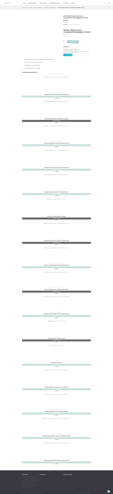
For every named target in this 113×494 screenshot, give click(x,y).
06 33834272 (34, 0)
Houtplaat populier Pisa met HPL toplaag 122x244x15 (56, 411)
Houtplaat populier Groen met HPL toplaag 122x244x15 (56, 387)
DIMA (89, 493)
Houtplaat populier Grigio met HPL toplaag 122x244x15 (56, 192)
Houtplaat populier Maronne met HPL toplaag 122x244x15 (56, 143)
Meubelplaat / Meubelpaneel (74, 24)
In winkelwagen (73, 41)
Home (56, 214)
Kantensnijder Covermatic (56, 362)
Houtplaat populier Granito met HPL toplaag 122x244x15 (56, 167)
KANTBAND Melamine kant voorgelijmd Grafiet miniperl (56, 289)
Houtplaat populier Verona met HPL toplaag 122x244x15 (56, 94)
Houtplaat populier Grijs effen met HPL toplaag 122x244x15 (56, 460)
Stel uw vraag (69, 54)
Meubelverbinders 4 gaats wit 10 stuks (56, 338)
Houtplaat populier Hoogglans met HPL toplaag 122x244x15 (56, 313)
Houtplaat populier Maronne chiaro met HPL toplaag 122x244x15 (56, 435)
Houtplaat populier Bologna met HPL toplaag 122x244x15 (56, 265)
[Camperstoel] (7, 3)
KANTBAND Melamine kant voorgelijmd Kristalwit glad (56, 118)
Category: (65, 24)
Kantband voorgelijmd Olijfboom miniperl (56, 216)
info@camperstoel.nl (26, 0)
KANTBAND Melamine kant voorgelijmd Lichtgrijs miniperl (56, 240)
